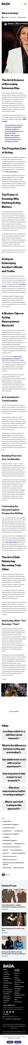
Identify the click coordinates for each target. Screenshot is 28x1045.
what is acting (7, 867)
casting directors (19, 843)
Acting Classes (22, 17)
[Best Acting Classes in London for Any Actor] (14, 919)
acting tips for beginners (10, 840)
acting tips (6, 837)
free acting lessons (16, 850)
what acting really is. (12, 171)
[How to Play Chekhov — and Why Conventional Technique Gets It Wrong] (14, 896)
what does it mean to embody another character (13, 863)
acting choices (7, 831)
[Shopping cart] (22, 4)
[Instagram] (4, 1012)
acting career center (9, 827)
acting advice (7, 821)
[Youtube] (7, 1012)
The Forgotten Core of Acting (14, 125)
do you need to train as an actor (11, 846)
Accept (10, 1042)
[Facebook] (10, 1012)
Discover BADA (14, 711)
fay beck (5, 850)
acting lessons (18, 831)
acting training (7, 843)
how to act (6, 853)
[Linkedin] (13, 1012)
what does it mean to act (10, 859)
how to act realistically (18, 853)
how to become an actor (10, 856)
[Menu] (25, 4)
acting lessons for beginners (11, 834)
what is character (19, 867)
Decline (18, 1042)
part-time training (11, 542)
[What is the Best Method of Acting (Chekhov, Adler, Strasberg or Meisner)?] (14, 943)
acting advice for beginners (10, 824)
